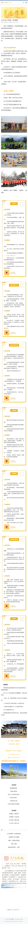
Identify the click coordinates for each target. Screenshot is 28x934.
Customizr (21, 921)
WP (10, 921)
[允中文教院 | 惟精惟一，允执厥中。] (6, 2)
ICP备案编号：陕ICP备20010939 (12, 909)
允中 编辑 (5, 22)
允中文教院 (11, 919)
